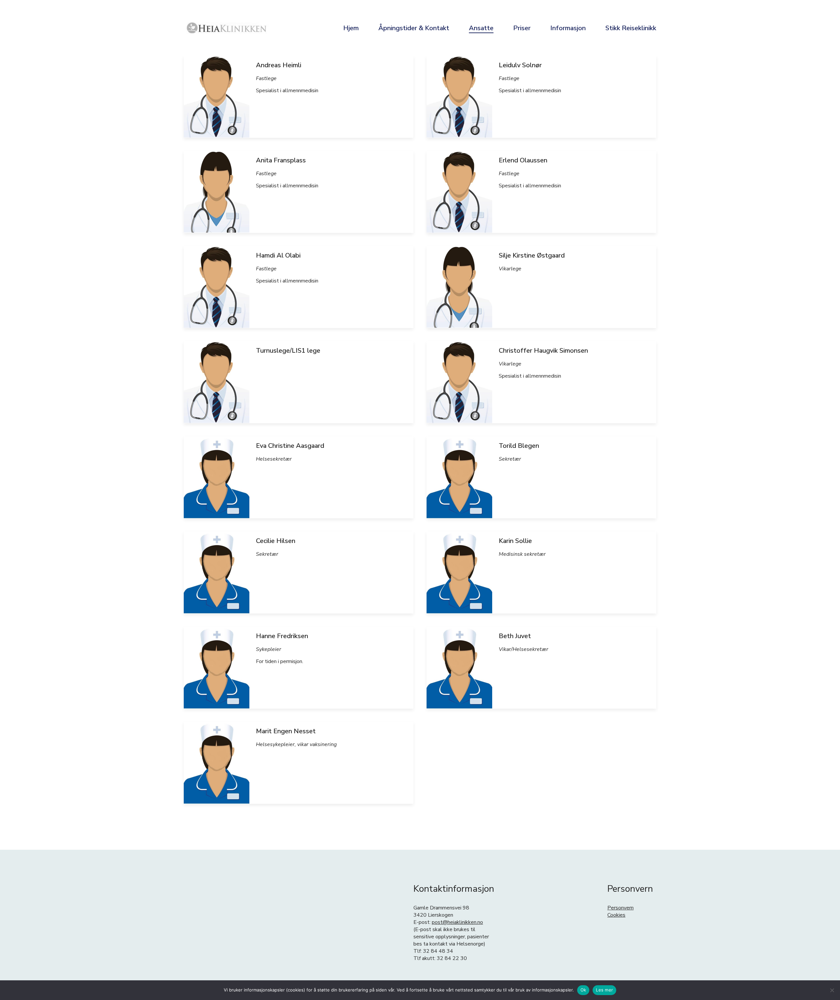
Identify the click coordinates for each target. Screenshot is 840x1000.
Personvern (620, 907)
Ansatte (481, 28)
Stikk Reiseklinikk (630, 28)
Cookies (616, 915)
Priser (522, 28)
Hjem (351, 28)
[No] (832, 990)
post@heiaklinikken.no (457, 922)
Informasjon (568, 28)
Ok (583, 989)
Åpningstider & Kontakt (413, 28)
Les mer (604, 989)
